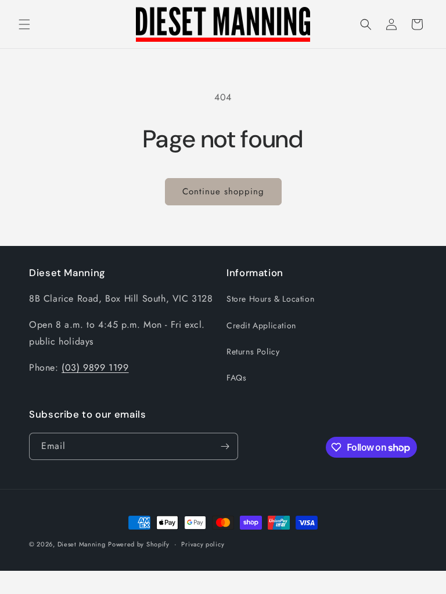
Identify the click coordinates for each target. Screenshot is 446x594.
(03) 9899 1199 (95, 367)
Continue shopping (223, 191)
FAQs (236, 377)
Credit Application (261, 325)
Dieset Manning (81, 544)
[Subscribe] (225, 446)
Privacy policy (202, 544)
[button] (24, 24)
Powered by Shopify (139, 544)
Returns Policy (252, 351)
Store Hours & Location (270, 299)
